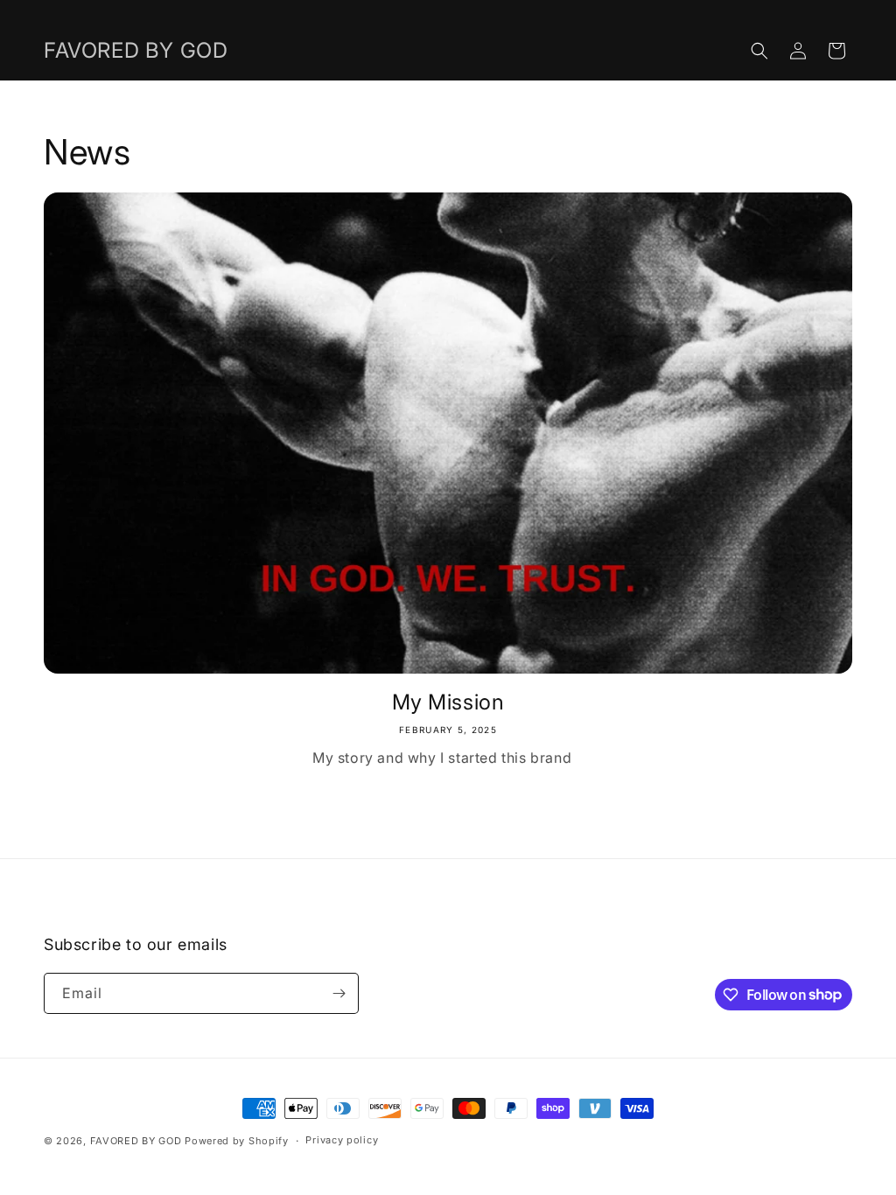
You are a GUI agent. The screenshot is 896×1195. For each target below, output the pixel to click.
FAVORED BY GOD (136, 1141)
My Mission (448, 702)
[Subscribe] (338, 993)
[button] (759, 50)
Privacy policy (341, 1140)
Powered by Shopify (237, 1141)
